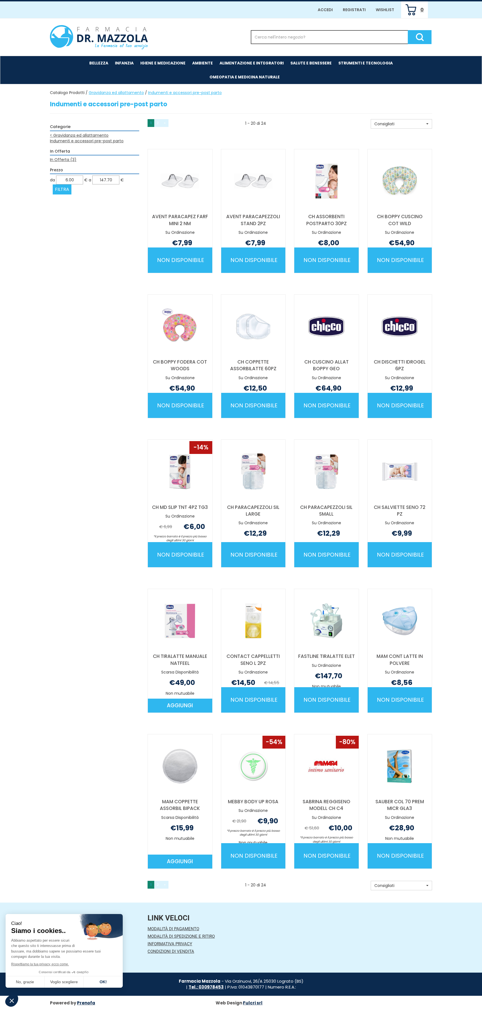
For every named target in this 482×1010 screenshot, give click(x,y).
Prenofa (86, 1003)
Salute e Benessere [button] (311, 63)
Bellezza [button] (98, 63)
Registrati (354, 10)
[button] (401, 124)
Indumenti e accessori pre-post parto (87, 141)
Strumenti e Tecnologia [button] (365, 63)
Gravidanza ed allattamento (116, 92)
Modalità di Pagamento (173, 928)
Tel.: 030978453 (206, 987)
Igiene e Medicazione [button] (162, 63)
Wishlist (385, 10)
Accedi (325, 10)
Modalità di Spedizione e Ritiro (181, 936)
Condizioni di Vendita (171, 951)
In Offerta (63, 159)
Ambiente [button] (202, 63)
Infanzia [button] (124, 63)
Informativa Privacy (170, 943)
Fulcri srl (252, 1003)
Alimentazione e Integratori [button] (252, 63)
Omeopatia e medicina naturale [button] (244, 77)
